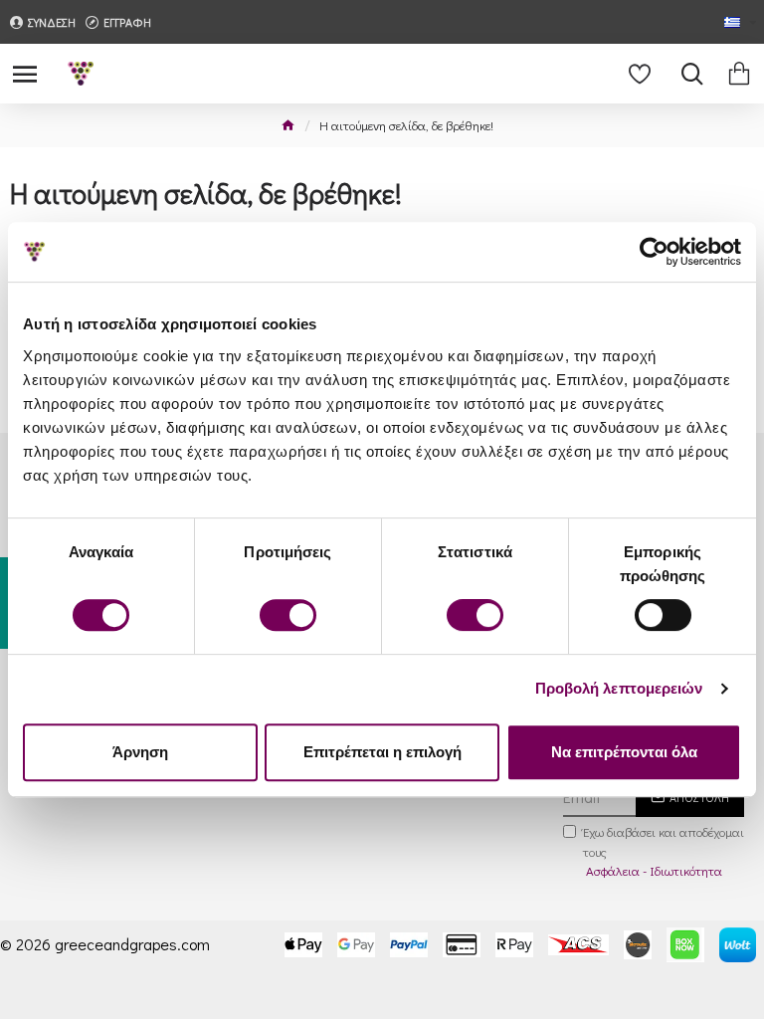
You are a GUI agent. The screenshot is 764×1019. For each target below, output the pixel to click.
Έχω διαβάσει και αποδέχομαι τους (663, 851)
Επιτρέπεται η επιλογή (382, 751)
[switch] (288, 615)
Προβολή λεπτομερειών (619, 688)
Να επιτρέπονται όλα (624, 751)
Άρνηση (140, 751)
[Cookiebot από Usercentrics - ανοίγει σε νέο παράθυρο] (654, 252)
